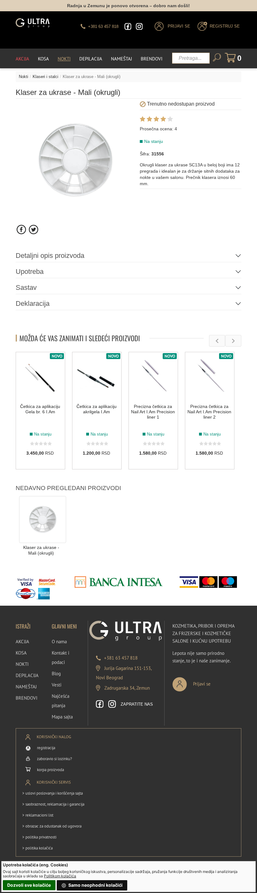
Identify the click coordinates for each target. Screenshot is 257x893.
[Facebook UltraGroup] (127, 26)
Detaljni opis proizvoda (50, 255)
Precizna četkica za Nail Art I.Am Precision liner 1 (153, 412)
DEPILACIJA (27, 675)
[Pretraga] (217, 57)
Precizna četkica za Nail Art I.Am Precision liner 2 (209, 412)
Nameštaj (121, 59)
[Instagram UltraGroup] (139, 26)
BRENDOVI (26, 698)
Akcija (22, 59)
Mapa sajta (62, 717)
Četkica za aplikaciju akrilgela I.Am (96, 409)
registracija (46, 747)
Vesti (56, 685)
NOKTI (22, 664)
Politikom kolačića (60, 876)
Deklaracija (33, 303)
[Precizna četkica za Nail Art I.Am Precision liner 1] (153, 376)
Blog (56, 673)
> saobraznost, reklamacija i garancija (53, 804)
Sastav (26, 287)
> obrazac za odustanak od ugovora (51, 826)
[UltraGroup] (33, 23)
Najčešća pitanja (60, 700)
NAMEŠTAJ (26, 687)
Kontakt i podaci (60, 657)
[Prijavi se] (212, 682)
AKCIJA (22, 642)
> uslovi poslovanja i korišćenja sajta (52, 793)
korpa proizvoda (50, 769)
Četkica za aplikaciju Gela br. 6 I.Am (40, 409)
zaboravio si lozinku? (54, 758)
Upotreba (30, 271)
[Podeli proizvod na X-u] (33, 229)
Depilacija (90, 59)
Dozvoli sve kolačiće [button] (29, 885)
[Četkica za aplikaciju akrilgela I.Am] (96, 376)
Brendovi (151, 59)
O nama (59, 642)
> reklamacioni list (37, 815)
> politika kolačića (37, 848)
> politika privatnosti (39, 837)
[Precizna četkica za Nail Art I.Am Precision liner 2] (209, 376)
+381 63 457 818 (121, 658)
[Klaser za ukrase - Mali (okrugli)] (42, 519)
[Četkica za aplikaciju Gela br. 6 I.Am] (40, 376)
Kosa (43, 59)
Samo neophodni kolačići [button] (95, 885)
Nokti (64, 59)
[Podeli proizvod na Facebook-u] (22, 229)
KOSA (21, 653)
